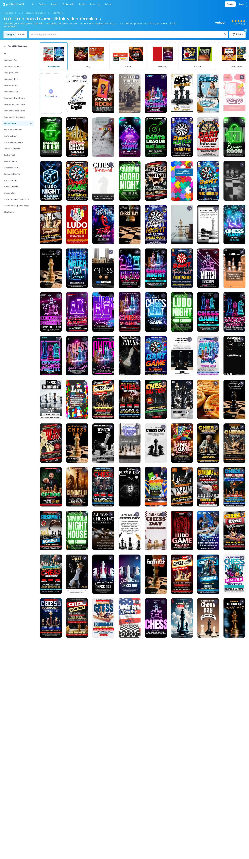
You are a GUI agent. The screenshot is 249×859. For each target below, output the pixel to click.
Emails (21, 34)
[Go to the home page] (12, 4)
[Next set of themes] (245, 56)
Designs (10, 34)
